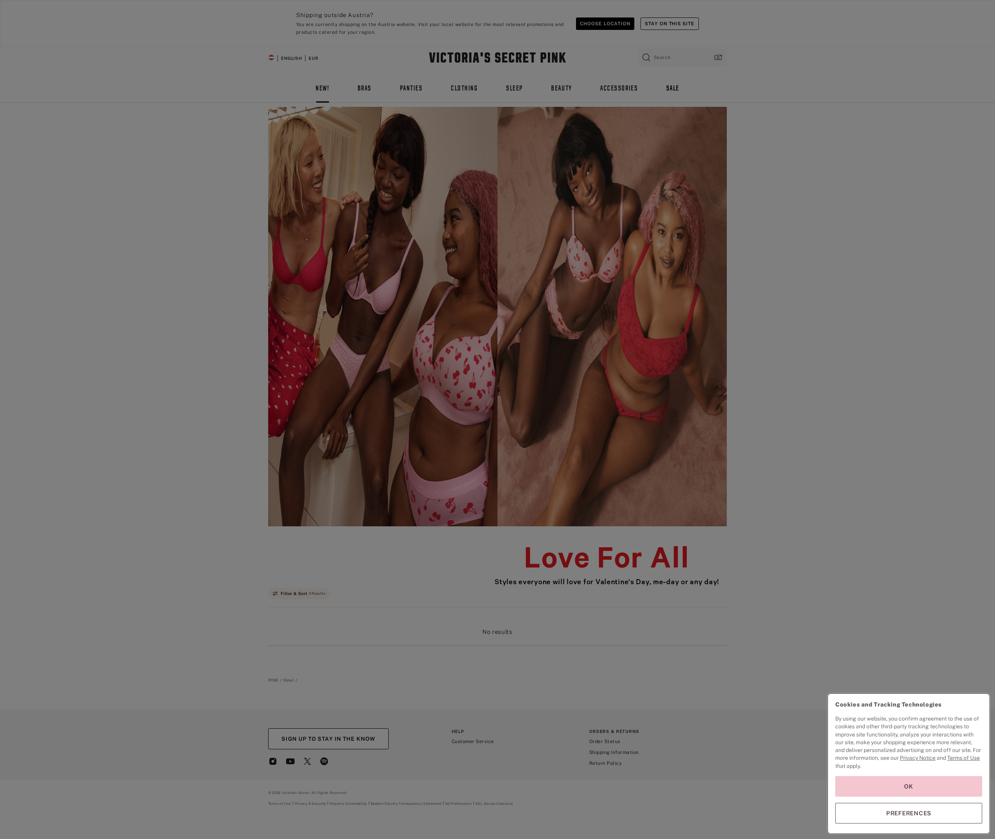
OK (908, 786)
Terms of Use (963, 758)
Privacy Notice (918, 758)
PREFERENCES (908, 813)
